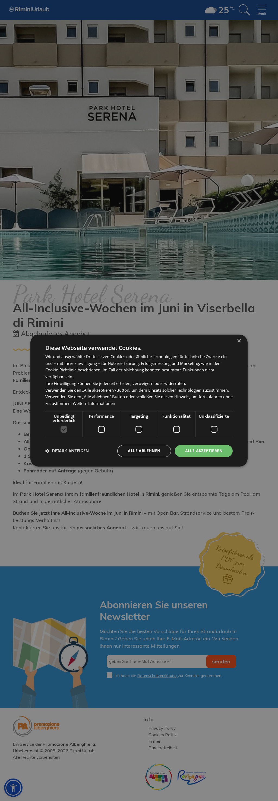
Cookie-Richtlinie (61, 370)
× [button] (239, 341)
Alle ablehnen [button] (144, 450)
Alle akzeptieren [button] (203, 450)
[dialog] (139, 400)
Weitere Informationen (94, 403)
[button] (67, 451)
